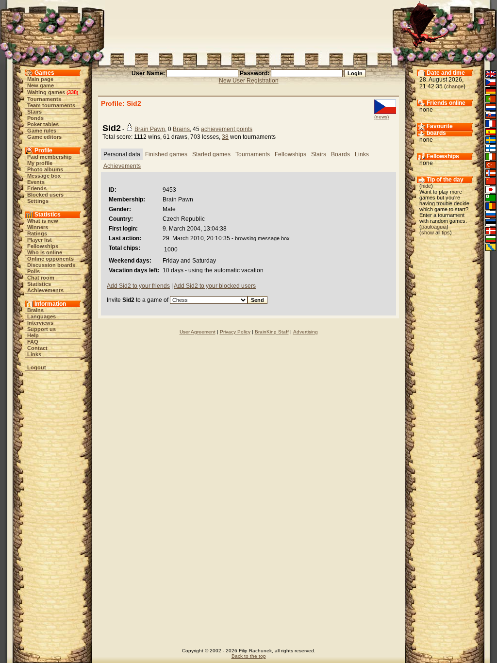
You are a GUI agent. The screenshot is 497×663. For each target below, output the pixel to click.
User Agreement (197, 331)
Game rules (41, 130)
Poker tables (43, 124)
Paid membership (49, 157)
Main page (40, 79)
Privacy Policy (235, 331)
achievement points (226, 129)
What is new (42, 221)
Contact (37, 348)
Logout (36, 367)
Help (33, 335)
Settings (38, 201)
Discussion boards (51, 265)
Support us (41, 329)
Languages (41, 316)
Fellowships (42, 246)
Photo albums (45, 169)
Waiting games (46, 92)
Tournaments (44, 99)
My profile (39, 163)
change (455, 86)
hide (426, 186)
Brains (35, 310)
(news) (381, 116)
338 (72, 92)
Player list (39, 240)
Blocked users (45, 195)
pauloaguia (434, 227)
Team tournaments (51, 105)
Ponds (35, 118)
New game (40, 85)
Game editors (44, 137)
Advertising (305, 331)
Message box (44, 176)
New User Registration (249, 80)
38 (225, 136)
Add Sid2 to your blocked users (215, 285)
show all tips (435, 232)
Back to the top (249, 656)
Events (36, 182)
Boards (340, 154)
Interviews (40, 323)
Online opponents (50, 259)
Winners (37, 227)
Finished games (166, 154)
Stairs (34, 112)
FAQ (32, 342)
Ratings (37, 233)
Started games (211, 154)
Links (34, 354)
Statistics (39, 284)
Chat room (40, 278)
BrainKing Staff (272, 331)
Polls (33, 271)
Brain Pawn (149, 129)
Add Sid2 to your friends (138, 285)
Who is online (44, 252)
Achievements (45, 290)
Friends (37, 188)
